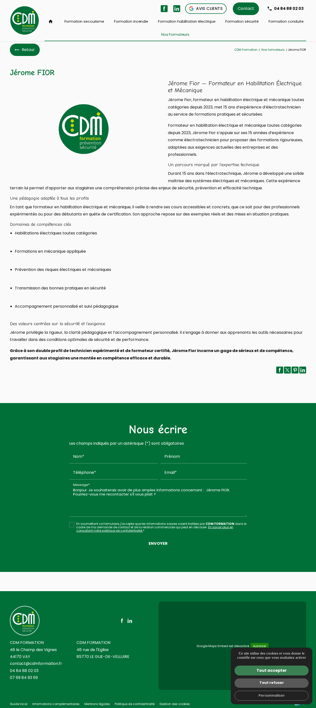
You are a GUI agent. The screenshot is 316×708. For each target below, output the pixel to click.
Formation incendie (131, 21)
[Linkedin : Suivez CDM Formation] (176, 8)
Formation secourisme (84, 21)
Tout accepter (272, 670)
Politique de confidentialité (135, 704)
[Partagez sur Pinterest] (295, 370)
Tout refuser (271, 682)
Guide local (18, 704)
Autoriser (259, 646)
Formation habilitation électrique (187, 21)
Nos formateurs (273, 50)
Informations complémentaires (55, 704)
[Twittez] (287, 370)
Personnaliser (271, 695)
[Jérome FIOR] (84, 129)
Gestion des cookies (174, 704)
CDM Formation (245, 50)
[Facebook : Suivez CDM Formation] (164, 8)
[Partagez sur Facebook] (279, 370)
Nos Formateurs (175, 34)
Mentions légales (97, 704)
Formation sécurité (242, 21)
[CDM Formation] (25, 20)
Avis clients (209, 8)
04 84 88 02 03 (289, 8)
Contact (246, 8)
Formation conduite (286, 21)
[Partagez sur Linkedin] (302, 370)
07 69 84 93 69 (24, 677)
